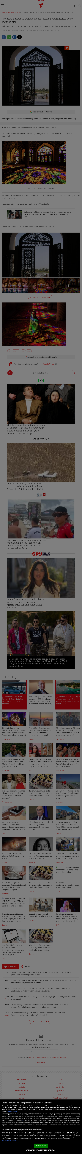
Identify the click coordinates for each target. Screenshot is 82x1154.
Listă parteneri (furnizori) (9, 1140)
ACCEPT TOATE (41, 1146)
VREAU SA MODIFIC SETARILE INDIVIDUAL (40, 1150)
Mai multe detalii (12, 1111)
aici (23, 1120)
